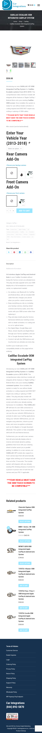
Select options (25, 521)
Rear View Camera (15, 236)
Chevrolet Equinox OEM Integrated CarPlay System (26, 510)
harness (26, 234)
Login (8, 660)
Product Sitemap (21, 731)
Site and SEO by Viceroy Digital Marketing (18, 726)
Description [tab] (10, 264)
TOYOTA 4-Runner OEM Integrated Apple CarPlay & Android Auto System (26, 573)
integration (32, 234)
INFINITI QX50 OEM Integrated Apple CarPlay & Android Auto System (26, 550)
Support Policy (10, 683)
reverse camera (26, 236)
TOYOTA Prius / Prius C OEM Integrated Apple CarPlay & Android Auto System (26, 595)
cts (26, 231)
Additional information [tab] (13, 269)
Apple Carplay (22, 229)
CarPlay (14, 223)
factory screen (10, 234)
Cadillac (22, 231)
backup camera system (12, 231)
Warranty (9, 687)
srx (32, 236)
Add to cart (24, 210)
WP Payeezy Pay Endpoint (14, 696)
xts (7, 239)
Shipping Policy (11, 678)
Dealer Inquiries (11, 655)
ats (28, 229)
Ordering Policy (11, 664)
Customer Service (12, 650)
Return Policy (10, 673)
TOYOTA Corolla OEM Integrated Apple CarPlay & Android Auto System (26, 617)
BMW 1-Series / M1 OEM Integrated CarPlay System (26, 529)
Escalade (31, 231)
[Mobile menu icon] (38, 5)
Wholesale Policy (11, 692)
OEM (8, 236)
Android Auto (13, 229)
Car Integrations (15, 242)
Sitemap (32, 728)
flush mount (19, 234)
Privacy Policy (10, 669)
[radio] (11, 173)
